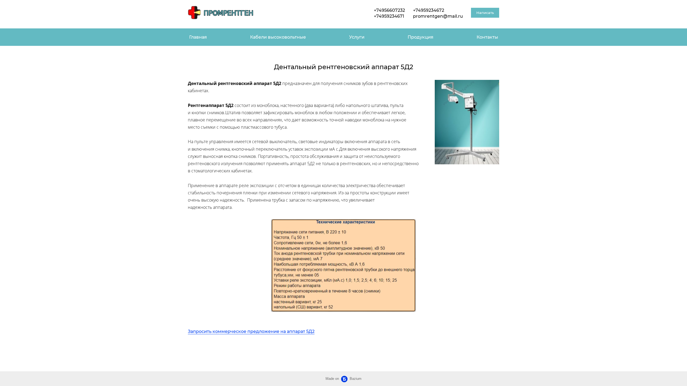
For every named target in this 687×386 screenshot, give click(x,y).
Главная (198, 37)
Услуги (356, 37)
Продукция (420, 37)
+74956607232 (389, 10)
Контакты (487, 37)
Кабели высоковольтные (278, 37)
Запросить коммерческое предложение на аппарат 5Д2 (251, 331)
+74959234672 (428, 10)
